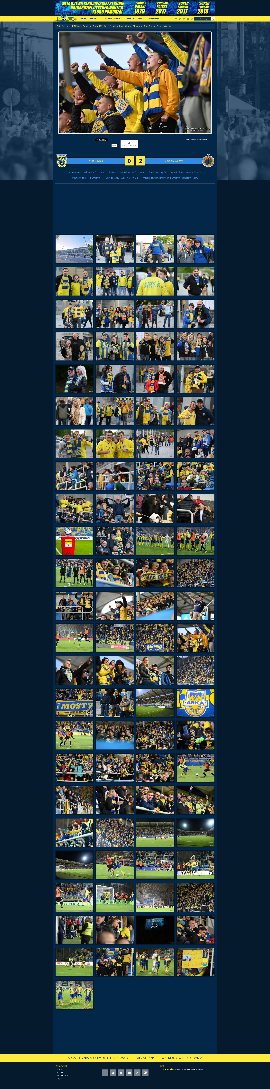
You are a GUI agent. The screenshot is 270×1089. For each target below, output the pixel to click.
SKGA (60, 1069)
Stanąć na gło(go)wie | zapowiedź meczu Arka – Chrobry (175, 172)
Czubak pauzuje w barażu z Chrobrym (86, 172)
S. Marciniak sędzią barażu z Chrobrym (126, 172)
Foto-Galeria (62, 26)
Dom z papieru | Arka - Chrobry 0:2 (122, 177)
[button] (213, 19)
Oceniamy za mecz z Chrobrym (86, 177)
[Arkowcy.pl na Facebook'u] (176, 19)
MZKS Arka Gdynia (80, 26)
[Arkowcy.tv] (188, 19)
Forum (83, 18)
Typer (60, 1078)
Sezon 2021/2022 (101, 26)
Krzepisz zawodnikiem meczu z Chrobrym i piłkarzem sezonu (170, 177)
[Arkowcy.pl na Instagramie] (184, 19)
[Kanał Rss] (192, 19)
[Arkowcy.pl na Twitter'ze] (180, 19)
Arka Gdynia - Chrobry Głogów (126, 26)
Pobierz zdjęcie (129, 145)
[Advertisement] (135, 210)
